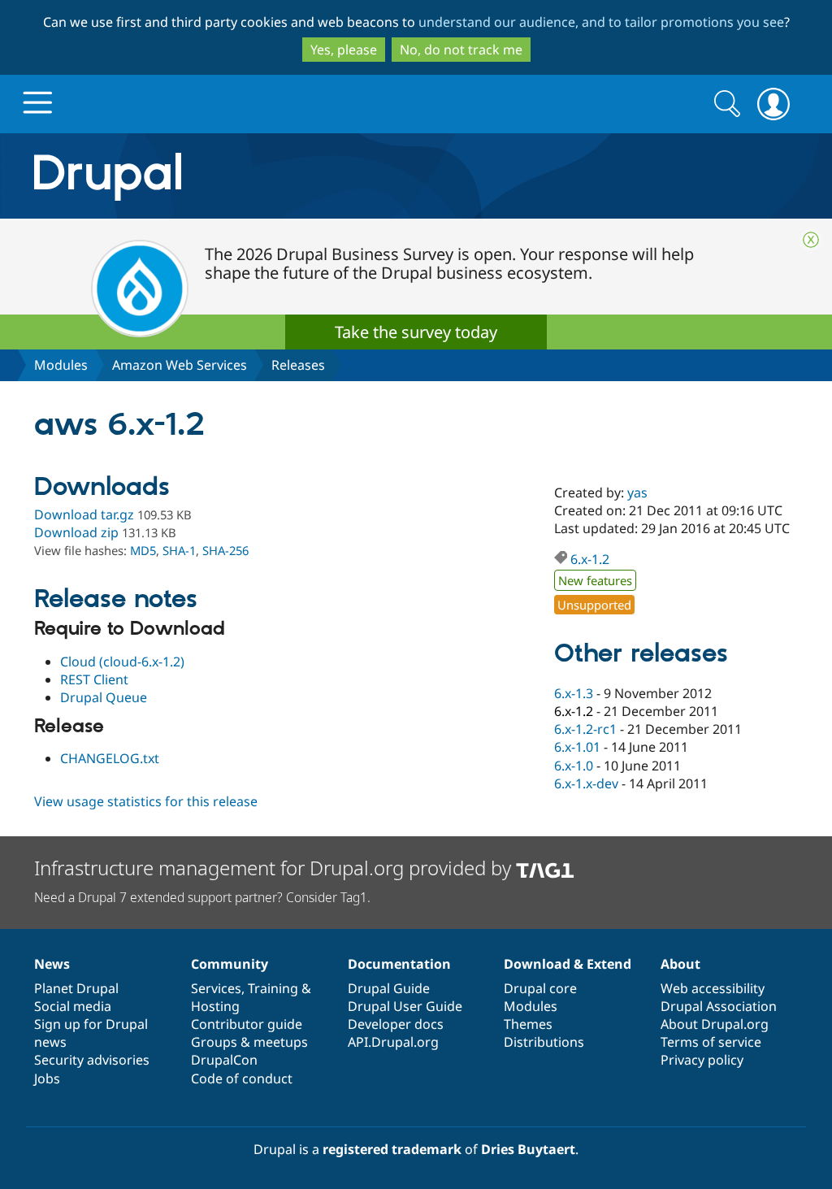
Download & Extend (567, 964)
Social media (72, 1006)
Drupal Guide (389, 988)
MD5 (143, 550)
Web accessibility (713, 988)
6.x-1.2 (589, 559)
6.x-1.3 (573, 693)
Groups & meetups (249, 1042)
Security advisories (92, 1060)
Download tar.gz (84, 514)
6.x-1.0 (573, 766)
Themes (528, 1024)
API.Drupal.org (393, 1042)
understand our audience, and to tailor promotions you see (601, 22)
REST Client (94, 679)
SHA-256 (225, 550)
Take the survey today (416, 332)
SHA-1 (179, 550)
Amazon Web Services (179, 365)
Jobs (47, 1078)
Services (216, 988)
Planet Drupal (76, 988)
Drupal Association (719, 1006)
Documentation (399, 964)
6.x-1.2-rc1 (585, 729)
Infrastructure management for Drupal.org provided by (275, 867)
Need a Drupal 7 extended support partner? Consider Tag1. (202, 897)
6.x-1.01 (577, 747)
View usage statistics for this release (146, 801)
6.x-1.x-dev (586, 783)
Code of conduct (241, 1078)
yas (637, 492)
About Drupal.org (715, 1024)
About (680, 964)
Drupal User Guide (405, 1006)
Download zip (76, 532)
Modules (61, 365)
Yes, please (343, 50)
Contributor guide (246, 1024)
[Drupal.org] (252, 176)
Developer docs (396, 1024)
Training (273, 988)
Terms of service (711, 1042)
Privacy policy (702, 1060)
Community (229, 964)
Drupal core (540, 988)
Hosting (215, 1006)
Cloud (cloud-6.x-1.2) (122, 661)
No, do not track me (461, 50)
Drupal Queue (103, 697)
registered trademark (392, 1149)
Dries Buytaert (528, 1149)
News (52, 964)
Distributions (544, 1042)
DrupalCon (224, 1060)
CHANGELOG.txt (109, 758)
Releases (298, 365)
